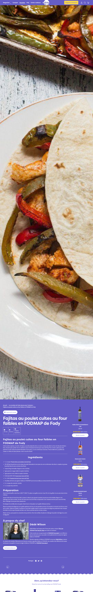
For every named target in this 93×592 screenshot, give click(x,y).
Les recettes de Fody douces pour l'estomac (21, 405)
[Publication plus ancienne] (7, 567)
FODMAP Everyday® (53, 533)
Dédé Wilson (59, 539)
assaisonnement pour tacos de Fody (20, 478)
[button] (85, 2)
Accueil (5, 405)
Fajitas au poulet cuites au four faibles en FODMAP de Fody (19, 407)
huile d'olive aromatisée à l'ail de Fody (21, 462)
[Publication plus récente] (62, 567)
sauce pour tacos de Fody (22, 476)
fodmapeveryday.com (10, 548)
